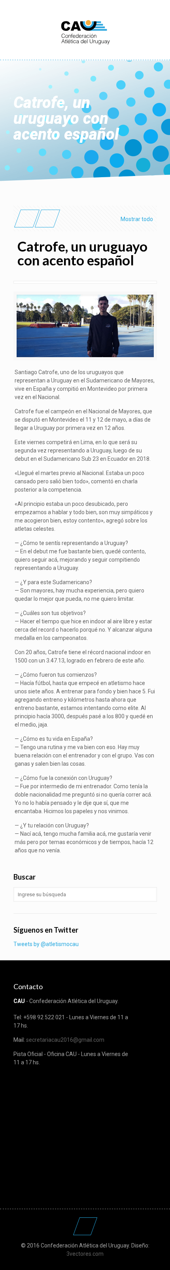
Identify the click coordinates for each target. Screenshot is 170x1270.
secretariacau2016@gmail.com (65, 1040)
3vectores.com (85, 1254)
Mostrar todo (137, 219)
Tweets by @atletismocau (46, 944)
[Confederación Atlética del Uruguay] (85, 31)
